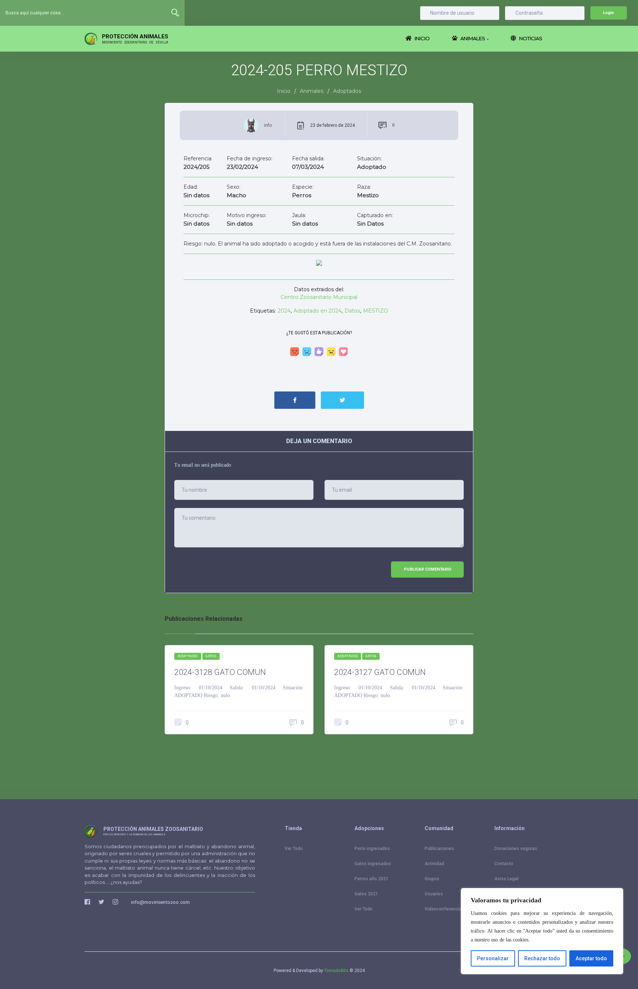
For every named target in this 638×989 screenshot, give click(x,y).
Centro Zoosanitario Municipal (319, 297)
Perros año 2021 (371, 878)
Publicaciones (439, 848)
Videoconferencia (443, 909)
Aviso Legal (506, 878)
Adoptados (188, 656)
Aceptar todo (591, 958)
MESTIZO (375, 310)
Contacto (503, 863)
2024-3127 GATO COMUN (380, 672)
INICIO (422, 38)
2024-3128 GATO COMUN (220, 672)
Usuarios (434, 893)
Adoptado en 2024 (318, 310)
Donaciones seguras (515, 848)
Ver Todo (294, 848)
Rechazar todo (542, 958)
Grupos (432, 878)
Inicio (284, 91)
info (268, 125)
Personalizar (493, 958)
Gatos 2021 (366, 893)
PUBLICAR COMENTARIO (427, 569)
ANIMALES (473, 38)
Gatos (211, 656)
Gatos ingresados (372, 863)
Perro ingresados (372, 848)
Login (608, 12)
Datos (352, 310)
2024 (284, 310)
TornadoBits (336, 970)
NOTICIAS (530, 38)
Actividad (434, 863)
